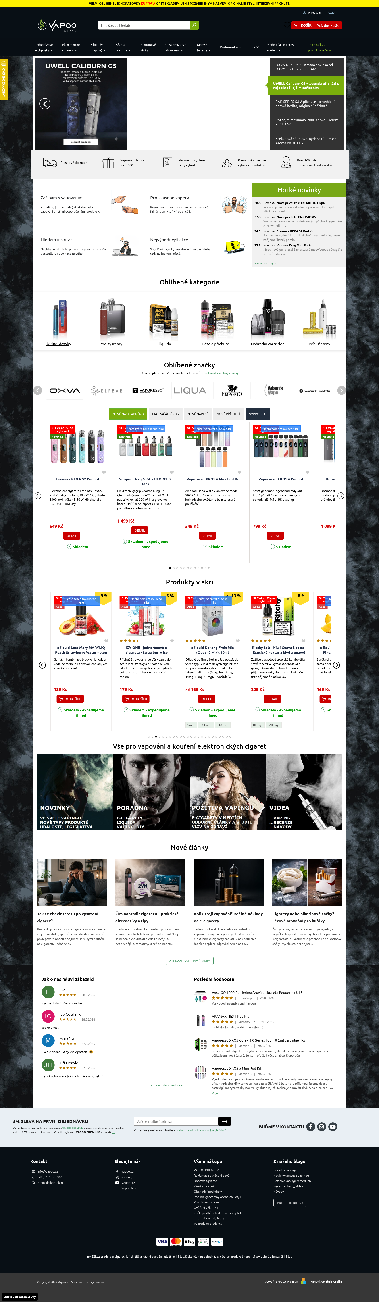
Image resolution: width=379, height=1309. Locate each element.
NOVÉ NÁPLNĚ (198, 414)
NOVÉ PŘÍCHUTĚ (229, 414)
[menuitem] (45, 47)
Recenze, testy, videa (288, 1186)
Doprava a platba (205, 1181)
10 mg (191, 725)
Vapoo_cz (128, 1182)
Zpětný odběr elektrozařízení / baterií (220, 1213)
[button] (46, 103)
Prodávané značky (206, 1202)
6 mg (124, 725)
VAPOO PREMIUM (72, 1128)
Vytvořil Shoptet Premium (281, 1281)
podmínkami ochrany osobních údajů (201, 1130)
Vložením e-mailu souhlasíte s (180, 1130)
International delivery (209, 1218)
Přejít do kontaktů (50, 1182)
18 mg (157, 725)
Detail (72, 536)
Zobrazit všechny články (189, 961)
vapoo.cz (127, 1171)
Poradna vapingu (285, 1170)
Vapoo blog (129, 1188)
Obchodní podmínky (208, 1191)
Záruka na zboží (204, 1186)
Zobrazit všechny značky (222, 373)
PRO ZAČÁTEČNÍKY (165, 414)
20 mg (208, 725)
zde (113, 1132)
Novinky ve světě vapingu (291, 1175)
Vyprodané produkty (208, 1223)
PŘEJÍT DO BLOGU (290, 1203)
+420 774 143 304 (49, 1177)
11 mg (140, 725)
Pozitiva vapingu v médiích (292, 1181)
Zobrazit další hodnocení (168, 1085)
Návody (278, 1191)
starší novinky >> (266, 263)
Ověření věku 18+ (206, 1207)
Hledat (194, 25)
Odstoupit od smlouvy (20, 1297)
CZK (331, 12)
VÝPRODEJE (258, 414)
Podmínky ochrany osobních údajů (217, 1197)
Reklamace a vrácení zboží (212, 1175)
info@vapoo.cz (47, 1171)
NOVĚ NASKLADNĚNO (128, 414)
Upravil (326, 1281)
